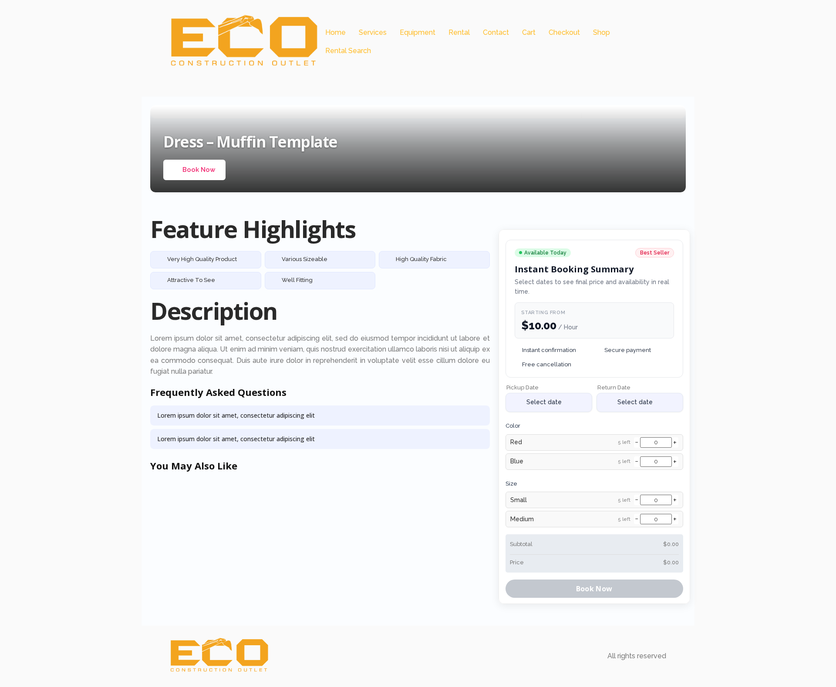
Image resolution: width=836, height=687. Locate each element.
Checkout (564, 32)
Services (373, 32)
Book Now (198, 170)
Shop (601, 32)
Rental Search (348, 51)
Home (335, 32)
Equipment (417, 32)
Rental (459, 32)
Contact (496, 32)
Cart (529, 32)
